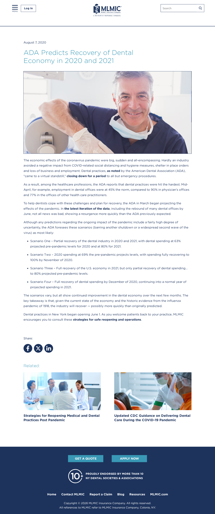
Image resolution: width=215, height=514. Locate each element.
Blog (120, 494)
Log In (28, 8)
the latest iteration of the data (87, 208)
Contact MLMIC (72, 494)
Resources (137, 494)
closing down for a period (86, 176)
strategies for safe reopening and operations (107, 319)
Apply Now (129, 458)
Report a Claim (101, 494)
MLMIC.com (159, 494)
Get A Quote (86, 458)
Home (51, 494)
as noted (113, 171)
